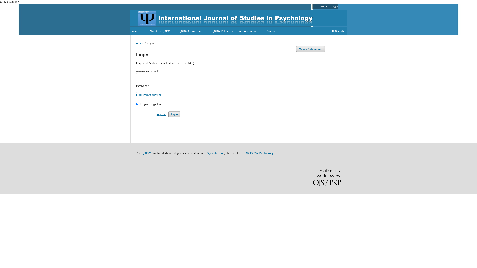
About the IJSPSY (160, 31)
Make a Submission (310, 49)
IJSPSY (147, 153)
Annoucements (249, 31)
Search (339, 31)
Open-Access (214, 153)
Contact (271, 31)
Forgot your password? (149, 94)
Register (322, 6)
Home (139, 43)
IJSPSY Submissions (191, 31)
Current (135, 31)
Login (334, 6)
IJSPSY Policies (221, 31)
